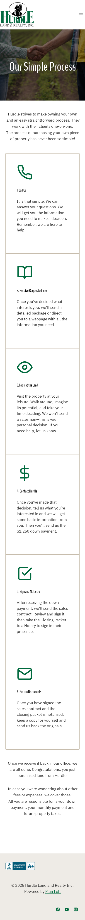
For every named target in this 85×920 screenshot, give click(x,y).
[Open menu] (81, 14)
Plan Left (53, 892)
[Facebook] (58, 909)
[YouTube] (67, 909)
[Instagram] (76, 909)
